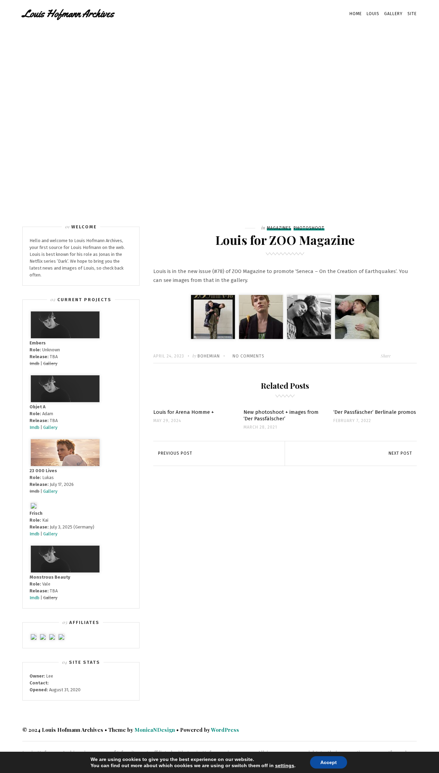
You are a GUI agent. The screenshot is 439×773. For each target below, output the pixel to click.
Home (355, 13)
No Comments (248, 356)
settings (284, 765)
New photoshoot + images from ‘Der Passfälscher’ (281, 415)
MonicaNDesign (154, 729)
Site (412, 13)
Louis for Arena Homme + (183, 412)
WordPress (225, 729)
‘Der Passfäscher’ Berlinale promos (374, 412)
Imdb (34, 427)
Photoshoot (309, 228)
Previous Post (175, 453)
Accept (328, 762)
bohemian (209, 356)
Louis (373, 13)
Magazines (279, 228)
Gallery (393, 13)
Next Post (400, 453)
